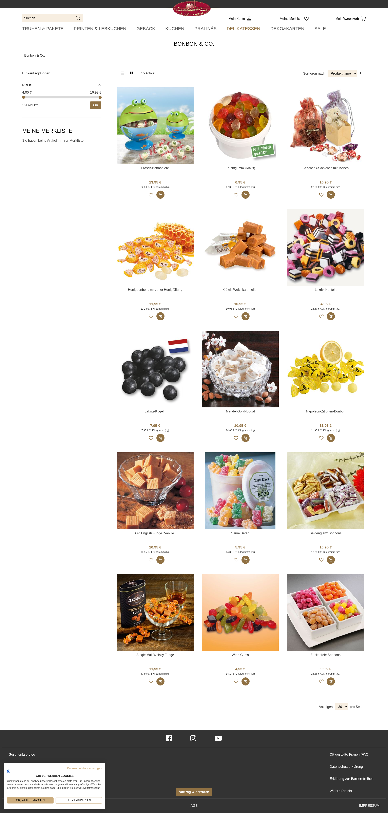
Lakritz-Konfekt (325, 289)
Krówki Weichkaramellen (240, 289)
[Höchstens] (100, 97)
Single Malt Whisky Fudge (155, 655)
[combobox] (52, 18)
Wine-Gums (240, 655)
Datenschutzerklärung (346, 767)
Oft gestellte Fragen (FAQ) (350, 754)
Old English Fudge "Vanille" (155, 533)
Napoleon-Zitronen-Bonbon (325, 411)
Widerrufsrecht (341, 791)
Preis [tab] (27, 85)
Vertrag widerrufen (194, 792)
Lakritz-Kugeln (155, 411)
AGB (194, 806)
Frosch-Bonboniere (155, 168)
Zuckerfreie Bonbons (326, 655)
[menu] (194, 28)
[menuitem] (43, 28)
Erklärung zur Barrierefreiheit (351, 779)
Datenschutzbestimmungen (84, 768)
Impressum (369, 806)
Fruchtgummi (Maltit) (240, 168)
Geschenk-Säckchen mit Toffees (326, 168)
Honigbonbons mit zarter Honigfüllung (155, 289)
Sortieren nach (314, 73)
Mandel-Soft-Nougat (240, 411)
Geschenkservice (21, 754)
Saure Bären (240, 533)
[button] (151, 195)
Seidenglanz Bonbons (326, 533)
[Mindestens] (23, 97)
